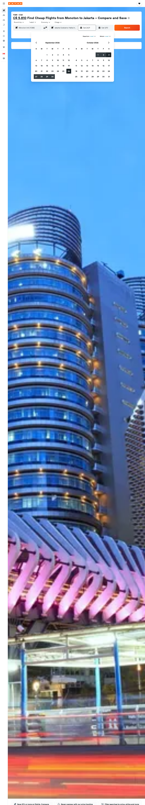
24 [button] (58, 71)
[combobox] (19, 22)
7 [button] (41, 60)
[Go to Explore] (4, 31)
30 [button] (52, 76)
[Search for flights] (4, 10)
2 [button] (52, 55)
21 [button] (41, 71)
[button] (3, 3)
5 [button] (68, 55)
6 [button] (36, 60)
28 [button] (42, 76)
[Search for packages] (4, 24)
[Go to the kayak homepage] (15, 3)
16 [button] (52, 66)
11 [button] (63, 60)
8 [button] (47, 60)
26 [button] (69, 71)
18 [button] (63, 66)
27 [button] (36, 76)
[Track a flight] (4, 36)
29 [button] (47, 76)
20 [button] (36, 71)
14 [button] (41, 66)
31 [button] (109, 76)
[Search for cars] (4, 20)
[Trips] (4, 47)
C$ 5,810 (19, 18)
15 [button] (47, 66)
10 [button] (58, 60)
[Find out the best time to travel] (4, 40)
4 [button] (63, 55)
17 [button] (58, 66)
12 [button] (69, 60)
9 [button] (52, 60)
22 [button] (47, 71)
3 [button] (57, 55)
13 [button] (36, 66)
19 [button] (69, 66)
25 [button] (63, 71)
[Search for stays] (4, 15)
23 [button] (52, 71)
